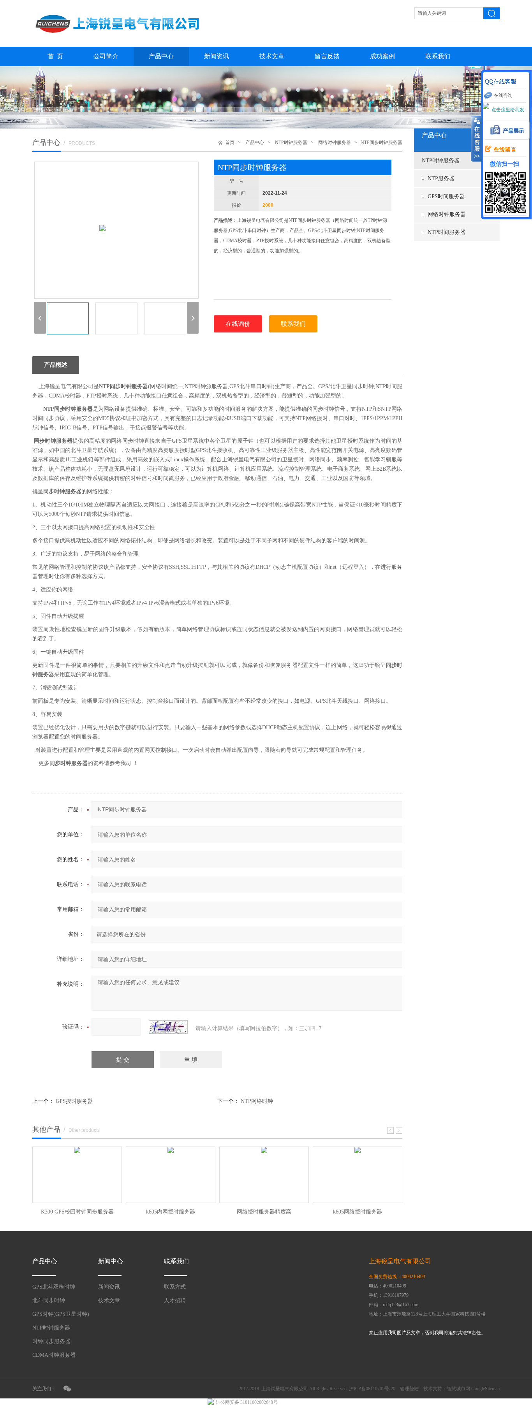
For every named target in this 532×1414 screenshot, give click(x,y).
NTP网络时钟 (257, 1101)
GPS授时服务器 (74, 1101)
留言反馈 (327, 56)
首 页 (55, 56)
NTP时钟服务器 (441, 161)
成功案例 (382, 56)
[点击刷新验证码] (168, 1027)
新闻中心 (110, 1261)
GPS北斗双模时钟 (53, 1287)
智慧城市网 (458, 1388)
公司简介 (105, 56)
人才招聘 (175, 1300)
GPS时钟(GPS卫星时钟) (60, 1314)
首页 (229, 142)
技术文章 (271, 56)
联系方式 (175, 1287)
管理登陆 (409, 1388)
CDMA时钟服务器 (54, 1355)
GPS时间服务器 (446, 196)
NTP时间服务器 (446, 232)
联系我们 (437, 56)
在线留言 (498, 149)
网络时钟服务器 (447, 214)
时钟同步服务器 (51, 1341)
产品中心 (161, 56)
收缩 (476, 139)
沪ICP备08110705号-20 (372, 1388)
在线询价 (237, 323)
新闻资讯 (216, 56)
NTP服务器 (441, 178)
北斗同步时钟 (48, 1300)
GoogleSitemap (485, 1388)
